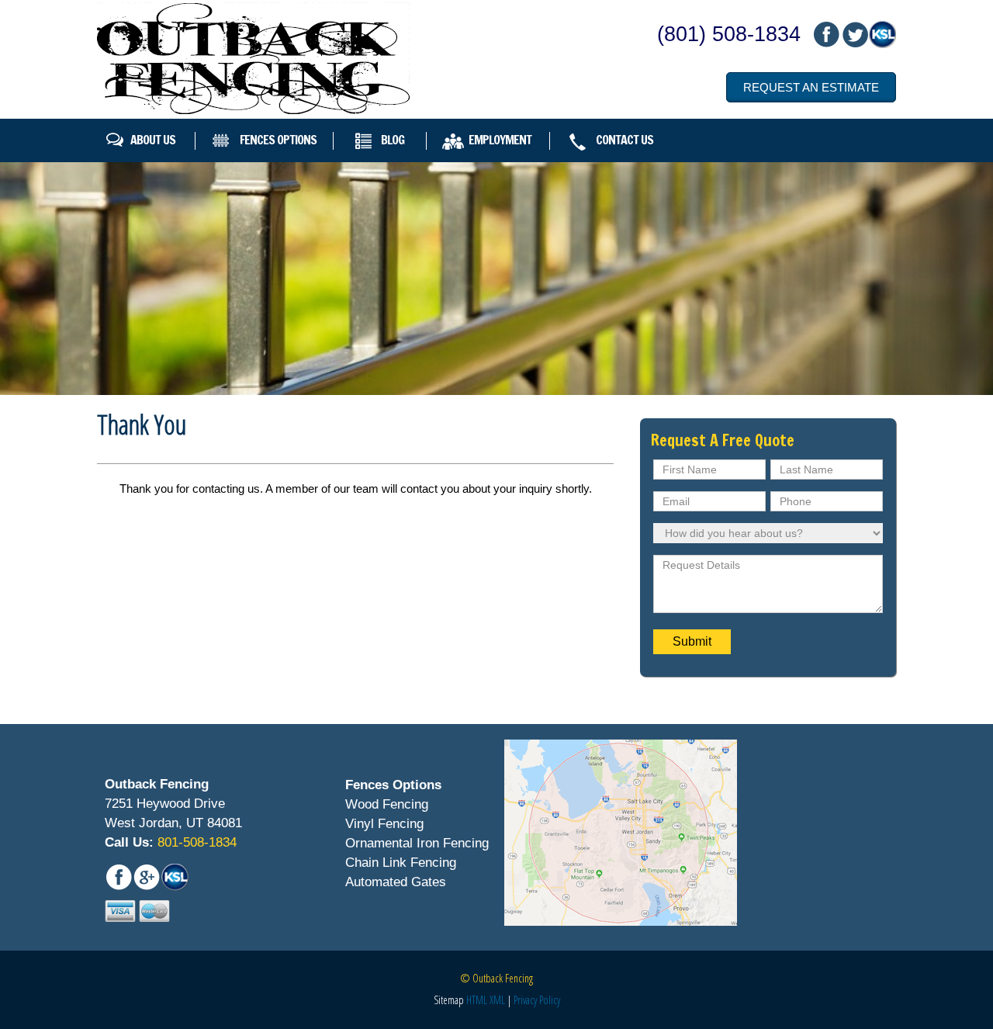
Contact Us (624, 139)
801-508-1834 (195, 842)
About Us (152, 139)
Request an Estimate (811, 87)
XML (497, 1000)
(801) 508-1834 (729, 34)
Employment (500, 139)
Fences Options (278, 139)
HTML (476, 1000)
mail (854, 34)
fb (826, 34)
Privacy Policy (537, 1000)
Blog (392, 139)
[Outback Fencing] (253, 58)
